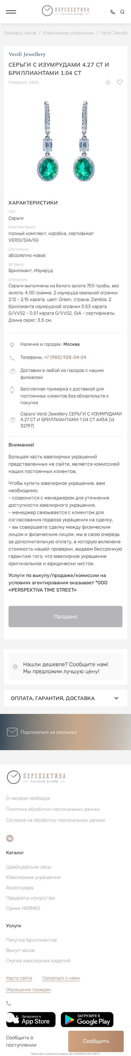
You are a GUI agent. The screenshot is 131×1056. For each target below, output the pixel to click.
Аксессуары (20, 887)
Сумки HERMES (23, 908)
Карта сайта (19, 978)
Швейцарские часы (28, 867)
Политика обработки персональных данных (53, 809)
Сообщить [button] (96, 1041)
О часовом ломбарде (28, 798)
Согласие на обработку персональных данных (55, 820)
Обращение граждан (28, 989)
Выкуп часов (20, 950)
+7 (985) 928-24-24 (65, 357)
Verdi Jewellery (27, 54)
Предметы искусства (30, 898)
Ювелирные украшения (33, 877)
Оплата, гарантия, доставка (53, 698)
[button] (11, 12)
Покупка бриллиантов (31, 940)
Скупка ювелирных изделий (38, 960)
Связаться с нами (61, 978)
